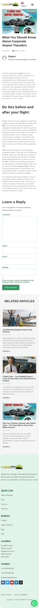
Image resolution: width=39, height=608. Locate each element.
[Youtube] (12, 582)
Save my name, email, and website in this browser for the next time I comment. (18, 281)
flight (4, 125)
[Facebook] (3, 582)
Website (5, 267)
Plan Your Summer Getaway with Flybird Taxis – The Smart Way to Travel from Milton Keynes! (19, 425)
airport (20, 73)
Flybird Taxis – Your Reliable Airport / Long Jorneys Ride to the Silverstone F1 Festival (19, 379)
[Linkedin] (16, 582)
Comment (6, 215)
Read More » (7, 351)
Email (5, 257)
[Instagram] (21, 582)
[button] (32, 4)
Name (5, 246)
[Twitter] (7, 582)
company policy (22, 166)
